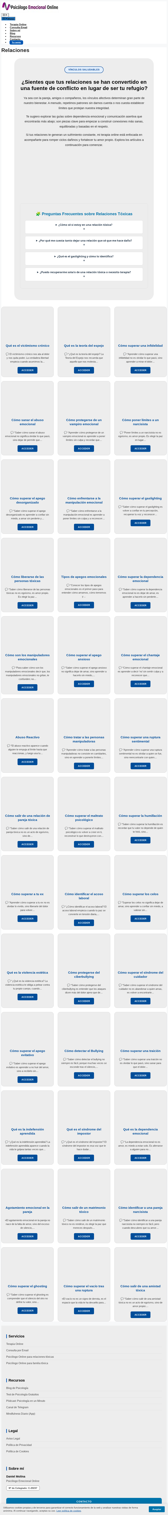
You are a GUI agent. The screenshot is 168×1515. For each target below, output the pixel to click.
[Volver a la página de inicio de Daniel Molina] (30, 11)
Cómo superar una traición (140, 1051)
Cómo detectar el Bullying (83, 1051)
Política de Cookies (17, 1451)
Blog (12, 33)
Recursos (15, 36)
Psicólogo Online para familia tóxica (27, 1363)
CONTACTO (84, 1501)
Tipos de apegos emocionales (84, 577)
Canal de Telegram (17, 1407)
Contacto (15, 39)
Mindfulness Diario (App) (20, 1413)
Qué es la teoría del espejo (84, 345)
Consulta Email (18, 27)
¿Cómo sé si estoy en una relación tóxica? (85, 227)
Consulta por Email (17, 1350)
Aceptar (156, 1509)
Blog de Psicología (17, 1388)
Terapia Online (18, 24)
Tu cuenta (16, 42)
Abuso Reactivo (27, 737)
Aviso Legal (13, 1438)
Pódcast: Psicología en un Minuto (25, 1400)
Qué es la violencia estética (27, 972)
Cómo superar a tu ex (27, 894)
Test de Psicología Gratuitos (22, 1394)
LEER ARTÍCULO (28, 370)
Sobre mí (15, 30)
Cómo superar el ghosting (27, 1286)
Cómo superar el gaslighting (140, 498)
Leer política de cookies (68, 1510)
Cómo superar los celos (140, 894)
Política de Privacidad (19, 1445)
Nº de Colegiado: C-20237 (23, 1488)
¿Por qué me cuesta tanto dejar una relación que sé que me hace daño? (85, 243)
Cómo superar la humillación (140, 815)
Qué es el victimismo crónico (27, 345)
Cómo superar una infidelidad (140, 345)
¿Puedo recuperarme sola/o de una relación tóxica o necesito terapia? (85, 274)
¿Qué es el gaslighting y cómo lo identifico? (85, 259)
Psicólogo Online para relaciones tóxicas (30, 1356)
